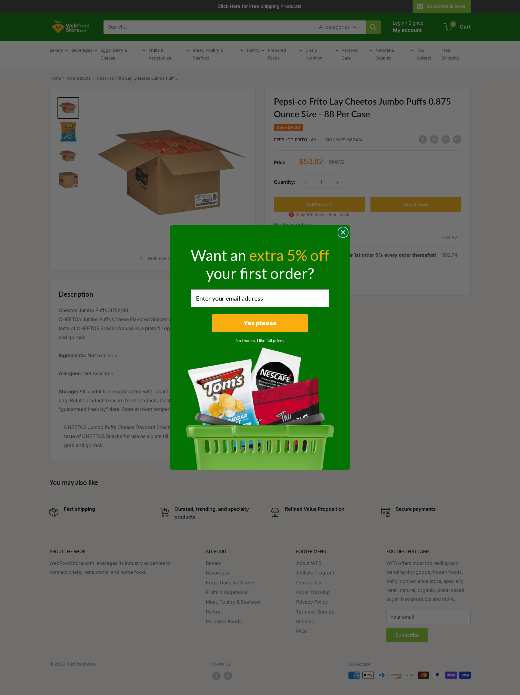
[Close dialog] (343, 232)
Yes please (260, 323)
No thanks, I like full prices (260, 340)
